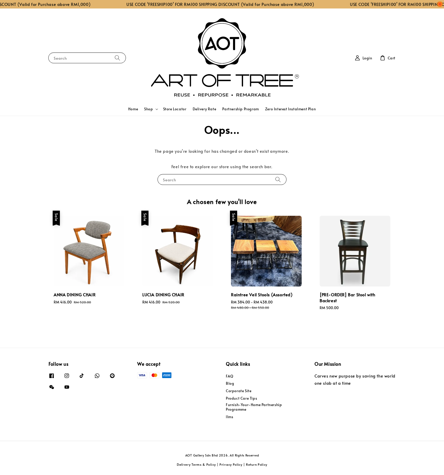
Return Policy (256, 464)
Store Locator (175, 108)
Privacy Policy (230, 464)
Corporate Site (238, 390)
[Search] (117, 58)
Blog (230, 383)
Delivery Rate (204, 108)
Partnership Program (240, 108)
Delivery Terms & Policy (196, 464)
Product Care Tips (241, 398)
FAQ (230, 376)
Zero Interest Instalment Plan (290, 108)
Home (133, 108)
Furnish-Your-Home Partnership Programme (254, 407)
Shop (148, 109)
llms (229, 416)
